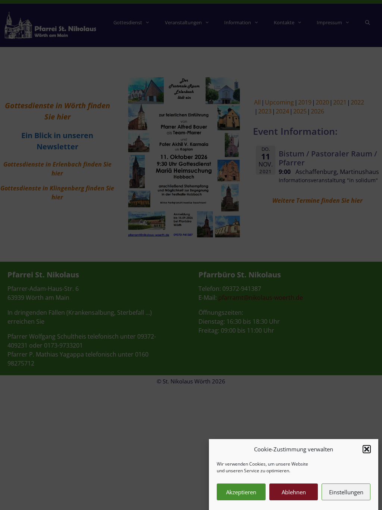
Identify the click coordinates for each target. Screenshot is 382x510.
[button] (366, 449)
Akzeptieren (241, 492)
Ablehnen (294, 492)
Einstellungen (346, 492)
